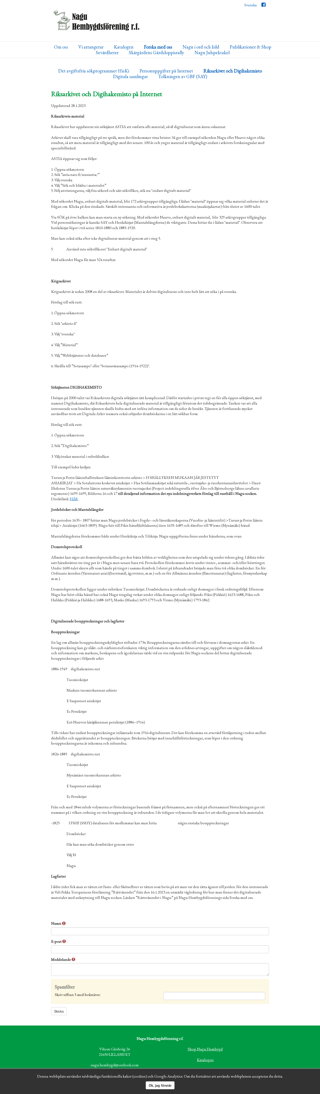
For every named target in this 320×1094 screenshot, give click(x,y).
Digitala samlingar (130, 76)
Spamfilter (65, 987)
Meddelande (61, 959)
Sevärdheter (107, 52)
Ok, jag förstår (160, 1085)
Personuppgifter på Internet (166, 71)
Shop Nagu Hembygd (205, 1049)
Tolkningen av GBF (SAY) (182, 76)
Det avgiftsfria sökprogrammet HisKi (93, 71)
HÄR (74, 498)
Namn (56, 923)
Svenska (250, 5)
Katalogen (124, 47)
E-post (56, 941)
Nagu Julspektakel (212, 52)
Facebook (263, 5)
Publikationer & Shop (250, 47)
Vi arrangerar (91, 47)
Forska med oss (158, 47)
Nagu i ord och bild (200, 47)
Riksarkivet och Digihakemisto (232, 71)
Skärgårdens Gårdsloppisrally (156, 52)
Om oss (61, 47)
